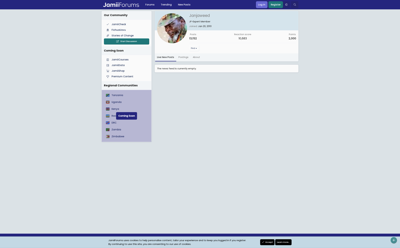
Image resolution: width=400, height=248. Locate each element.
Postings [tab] (183, 57)
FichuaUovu (119, 30)
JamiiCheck (119, 24)
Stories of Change (123, 35)
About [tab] (196, 57)
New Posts (184, 4)
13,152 (193, 38)
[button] (286, 4)
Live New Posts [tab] (165, 57)
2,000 (292, 38)
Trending (166, 4)
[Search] (294, 4)
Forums (150, 4)
